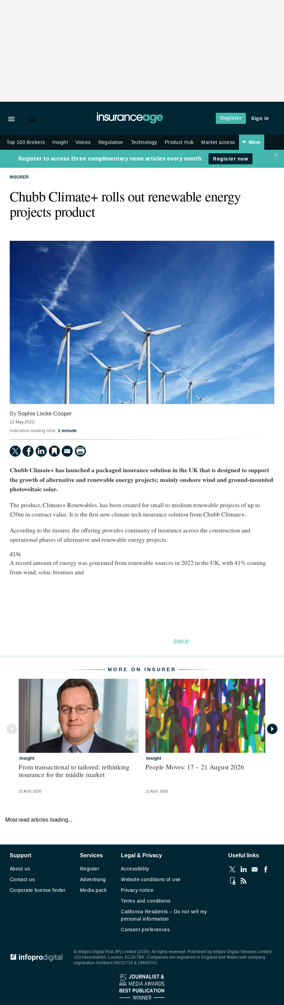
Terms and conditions (145, 901)
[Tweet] (15, 451)
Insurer (19, 177)
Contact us (22, 879)
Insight (60, 142)
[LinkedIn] (41, 451)
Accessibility (135, 869)
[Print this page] (80, 451)
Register (230, 118)
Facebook (265, 869)
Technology (144, 142)
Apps (232, 881)
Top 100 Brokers (26, 142)
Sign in (260, 118)
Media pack (93, 890)
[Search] (32, 119)
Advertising (93, 879)
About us (20, 869)
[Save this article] (54, 451)
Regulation (110, 142)
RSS (243, 881)
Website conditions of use (151, 879)
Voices (83, 142)
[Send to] (67, 451)
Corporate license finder (38, 890)
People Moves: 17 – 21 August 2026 (194, 766)
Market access (218, 142)
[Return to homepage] (129, 122)
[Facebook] (28, 451)
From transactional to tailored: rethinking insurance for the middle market (74, 770)
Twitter (232, 869)
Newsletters (254, 869)
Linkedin (243, 869)
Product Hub (179, 142)
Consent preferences (145, 929)
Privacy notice (137, 890)
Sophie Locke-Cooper (45, 413)
